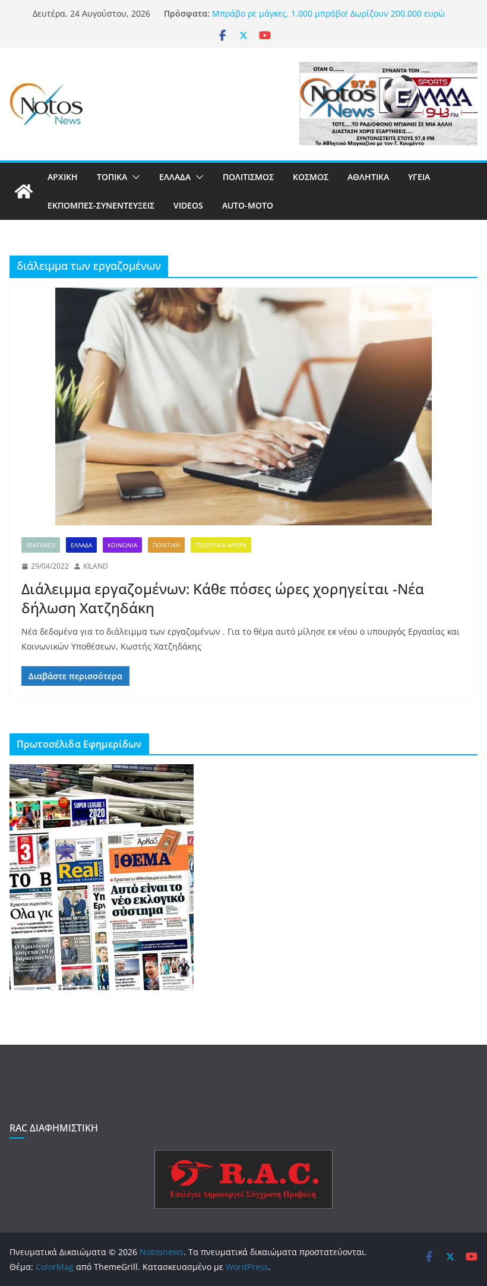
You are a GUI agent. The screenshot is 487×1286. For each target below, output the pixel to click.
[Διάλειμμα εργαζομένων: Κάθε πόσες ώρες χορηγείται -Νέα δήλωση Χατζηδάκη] (243, 406)
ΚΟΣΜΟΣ (310, 176)
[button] (133, 177)
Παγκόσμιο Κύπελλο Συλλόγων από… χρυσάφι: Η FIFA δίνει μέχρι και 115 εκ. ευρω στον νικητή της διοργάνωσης (329, 13)
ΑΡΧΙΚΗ (63, 176)
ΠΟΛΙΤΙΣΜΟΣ (248, 176)
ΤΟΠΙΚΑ (112, 176)
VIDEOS (188, 205)
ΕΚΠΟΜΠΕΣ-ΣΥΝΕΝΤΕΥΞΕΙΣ (101, 205)
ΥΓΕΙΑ (419, 176)
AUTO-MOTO (247, 205)
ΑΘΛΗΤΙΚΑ (368, 176)
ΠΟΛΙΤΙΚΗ (166, 545)
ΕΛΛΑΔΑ (175, 176)
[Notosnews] (24, 191)
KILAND (95, 566)
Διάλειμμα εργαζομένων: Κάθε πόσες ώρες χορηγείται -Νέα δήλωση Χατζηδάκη (222, 598)
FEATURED (40, 545)
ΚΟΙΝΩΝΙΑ (122, 545)
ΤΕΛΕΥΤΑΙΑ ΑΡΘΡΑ (220, 545)
